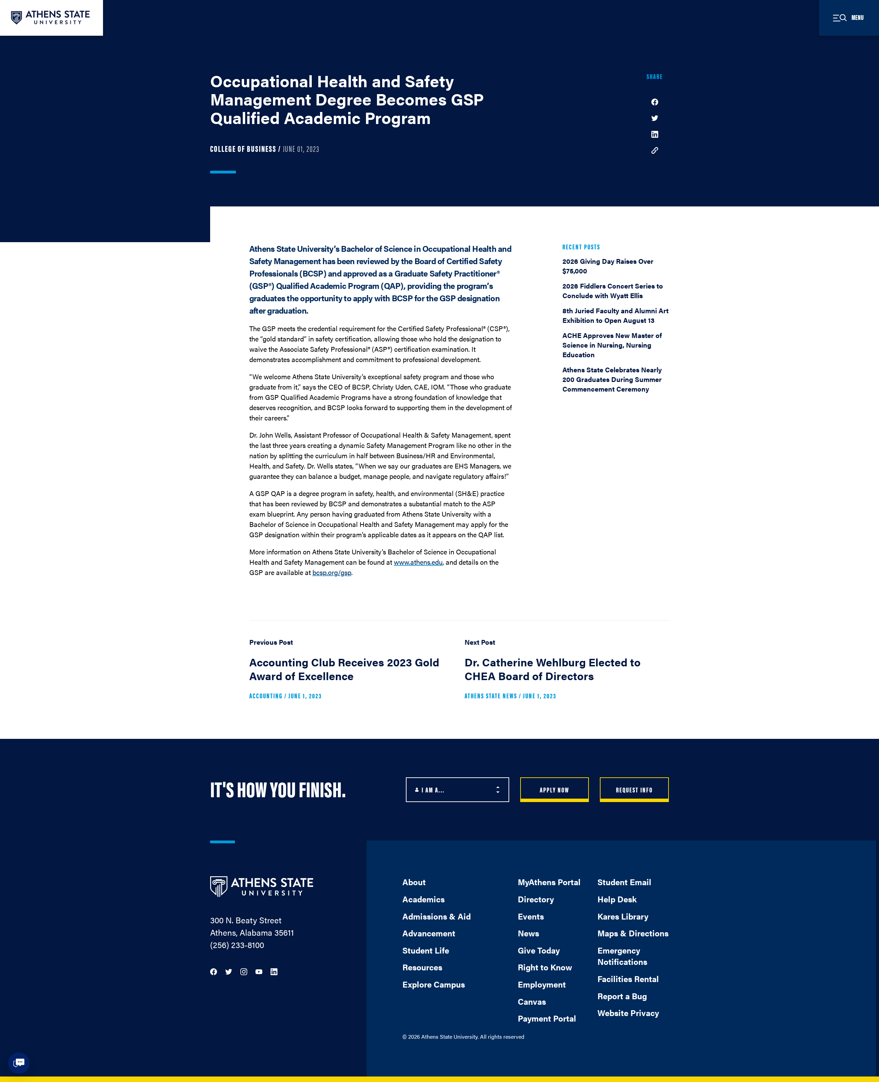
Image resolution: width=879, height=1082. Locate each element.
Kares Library (622, 916)
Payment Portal (547, 1018)
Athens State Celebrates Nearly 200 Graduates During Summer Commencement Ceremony (612, 379)
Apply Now (554, 789)
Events (531, 916)
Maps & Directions (633, 933)
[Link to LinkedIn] (274, 971)
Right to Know (545, 967)
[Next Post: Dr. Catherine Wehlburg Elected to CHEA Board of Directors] (567, 671)
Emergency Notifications (622, 956)
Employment (542, 984)
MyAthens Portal (549, 882)
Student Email (624, 882)
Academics (423, 899)
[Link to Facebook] (213, 971)
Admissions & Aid (436, 916)
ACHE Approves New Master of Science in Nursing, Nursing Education (612, 344)
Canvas (532, 1001)
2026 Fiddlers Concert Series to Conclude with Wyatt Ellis (612, 290)
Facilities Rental (628, 978)
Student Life (425, 950)
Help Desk (617, 899)
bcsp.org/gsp (331, 572)
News (528, 933)
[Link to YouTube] (258, 971)
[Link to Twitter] (228, 971)
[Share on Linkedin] (654, 133)
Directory (536, 899)
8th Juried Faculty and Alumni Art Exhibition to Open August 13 (615, 315)
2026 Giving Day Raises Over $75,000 (607, 265)
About (414, 882)
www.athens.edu (418, 562)
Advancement (428, 933)
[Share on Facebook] (654, 101)
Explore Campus (433, 984)
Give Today (539, 950)
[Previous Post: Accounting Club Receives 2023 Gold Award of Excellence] (351, 671)
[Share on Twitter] (654, 117)
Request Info (634, 789)
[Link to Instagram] (243, 971)
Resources (422, 967)
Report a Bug (622, 996)
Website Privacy (628, 1012)
